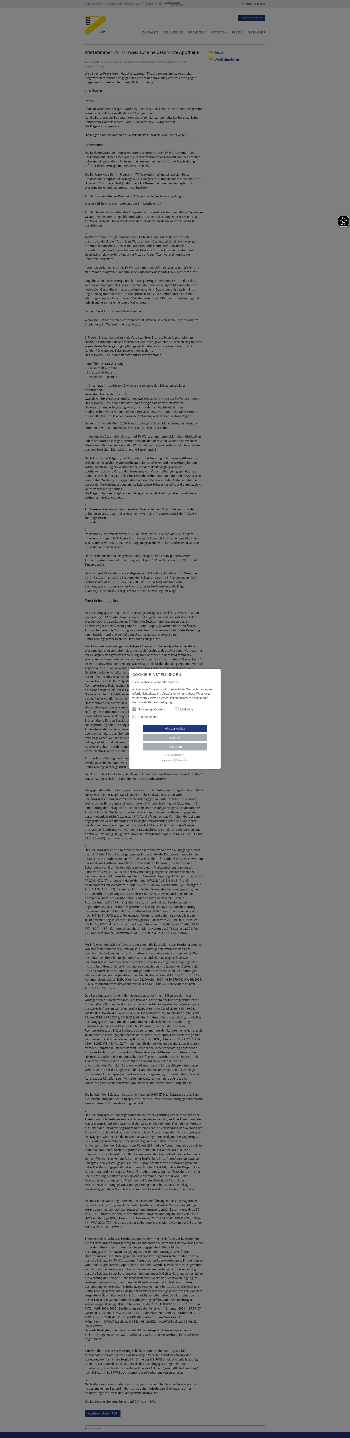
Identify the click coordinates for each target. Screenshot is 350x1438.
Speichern (175, 746)
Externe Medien (148, 716)
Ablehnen (175, 737)
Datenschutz (182, 760)
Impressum (167, 760)
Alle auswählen (175, 728)
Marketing (186, 709)
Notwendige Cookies (151, 709)
